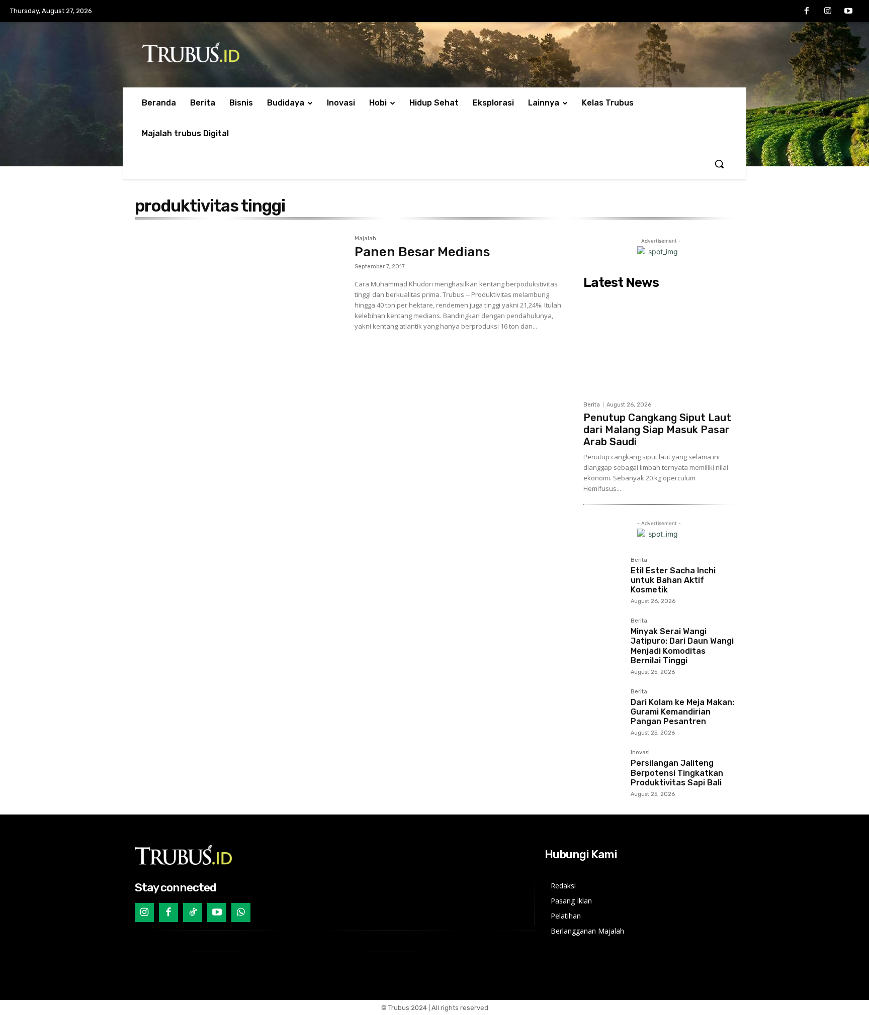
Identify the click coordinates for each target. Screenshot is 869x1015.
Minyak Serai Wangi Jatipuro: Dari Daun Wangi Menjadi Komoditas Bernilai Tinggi (682, 646)
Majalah (365, 239)
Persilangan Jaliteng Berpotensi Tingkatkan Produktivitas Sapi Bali (677, 772)
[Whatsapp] (240, 912)
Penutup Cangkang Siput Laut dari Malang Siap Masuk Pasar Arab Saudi (657, 430)
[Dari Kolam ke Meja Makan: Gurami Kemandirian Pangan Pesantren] (603, 708)
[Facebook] (806, 11)
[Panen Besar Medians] (239, 305)
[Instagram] (827, 11)
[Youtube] (848, 11)
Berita (591, 405)
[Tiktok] (192, 912)
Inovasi (640, 753)
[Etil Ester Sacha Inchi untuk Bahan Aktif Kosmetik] (603, 576)
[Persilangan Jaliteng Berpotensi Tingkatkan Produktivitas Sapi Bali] (603, 769)
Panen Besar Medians (422, 252)
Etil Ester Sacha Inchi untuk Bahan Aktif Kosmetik (673, 580)
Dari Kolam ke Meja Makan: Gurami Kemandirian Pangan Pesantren (682, 711)
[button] (719, 164)
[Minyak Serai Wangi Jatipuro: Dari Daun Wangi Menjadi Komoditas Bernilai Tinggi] (603, 637)
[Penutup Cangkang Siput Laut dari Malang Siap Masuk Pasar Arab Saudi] (658, 344)
